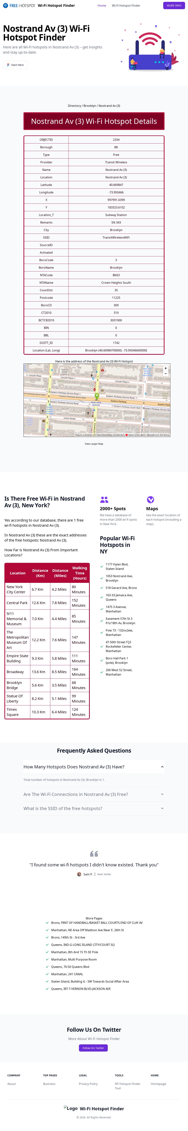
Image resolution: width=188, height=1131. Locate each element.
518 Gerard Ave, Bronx (121, 588)
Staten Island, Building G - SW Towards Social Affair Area (90, 981)
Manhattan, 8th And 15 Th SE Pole (74, 952)
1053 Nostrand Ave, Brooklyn (119, 578)
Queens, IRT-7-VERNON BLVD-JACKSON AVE (81, 989)
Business (49, 1084)
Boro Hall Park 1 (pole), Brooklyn (117, 660)
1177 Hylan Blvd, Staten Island (117, 566)
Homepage (158, 1084)
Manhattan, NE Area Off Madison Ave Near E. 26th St (87, 930)
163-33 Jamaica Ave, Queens (119, 597)
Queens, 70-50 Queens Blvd (70, 967)
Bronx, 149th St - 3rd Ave (68, 937)
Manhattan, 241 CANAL (67, 974)
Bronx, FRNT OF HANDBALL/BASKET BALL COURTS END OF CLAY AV (97, 923)
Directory (74, 106)
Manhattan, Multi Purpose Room (74, 959)
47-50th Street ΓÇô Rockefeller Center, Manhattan (119, 646)
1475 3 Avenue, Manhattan (116, 609)
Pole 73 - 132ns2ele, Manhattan (119, 632)
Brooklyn (90, 106)
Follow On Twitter (93, 1048)
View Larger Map (94, 443)
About (11, 1084)
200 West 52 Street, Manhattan (119, 672)
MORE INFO (174, 5)
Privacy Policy (88, 1084)
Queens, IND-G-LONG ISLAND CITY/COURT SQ (83, 945)
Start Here (17, 65)
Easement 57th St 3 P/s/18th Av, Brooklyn (120, 621)
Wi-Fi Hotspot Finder (126, 5)
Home (102, 5)
